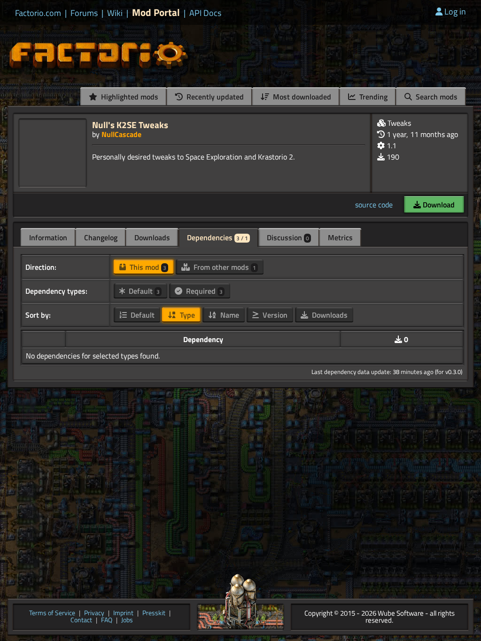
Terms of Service (52, 613)
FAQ (106, 620)
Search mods (436, 96)
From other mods (224, 267)
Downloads (152, 237)
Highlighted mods (128, 96)
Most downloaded (301, 96)
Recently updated (214, 96)
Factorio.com (38, 13)
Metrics (340, 237)
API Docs (205, 13)
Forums (84, 13)
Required (203, 291)
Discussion (288, 237)
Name (228, 314)
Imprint (123, 613)
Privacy (94, 613)
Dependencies (217, 237)
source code (374, 204)
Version (274, 314)
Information (48, 237)
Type (186, 314)
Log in (455, 11)
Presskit (153, 613)
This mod (147, 267)
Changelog (100, 237)
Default (143, 291)
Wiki (115, 13)
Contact (81, 620)
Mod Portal (156, 12)
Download (438, 204)
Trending (372, 96)
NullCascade (121, 134)
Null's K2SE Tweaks (130, 124)
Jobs (127, 620)
